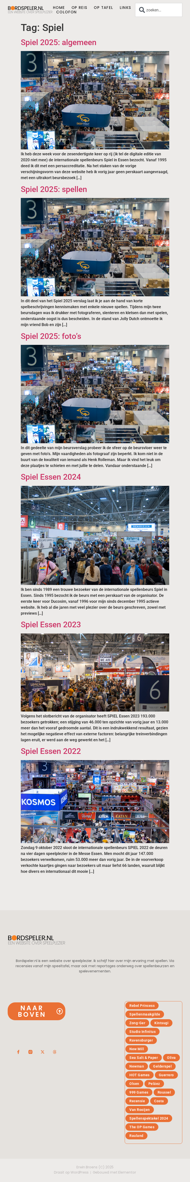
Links (125, 7)
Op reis (79, 7)
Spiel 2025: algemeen (58, 42)
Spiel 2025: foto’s (51, 336)
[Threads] (55, 1052)
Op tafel (103, 7)
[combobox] (158, 10)
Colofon (66, 12)
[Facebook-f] (18, 1052)
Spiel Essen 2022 (51, 751)
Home (59, 7)
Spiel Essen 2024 (51, 477)
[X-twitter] (43, 1052)
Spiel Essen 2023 (51, 624)
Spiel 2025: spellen (54, 189)
